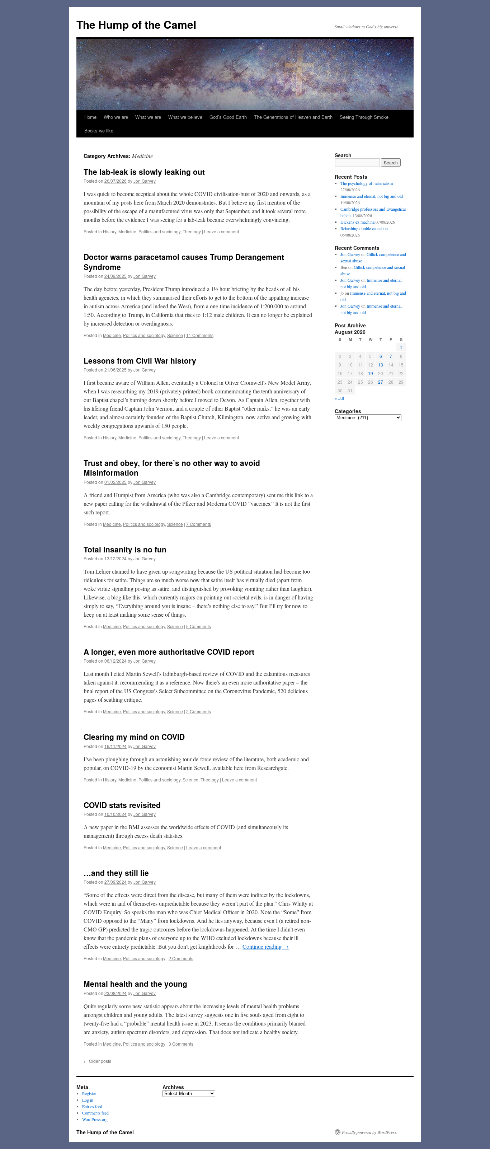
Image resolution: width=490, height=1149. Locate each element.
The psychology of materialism (366, 183)
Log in (87, 1100)
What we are (148, 116)
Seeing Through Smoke (364, 116)
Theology (192, 231)
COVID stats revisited (122, 804)
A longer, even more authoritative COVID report (169, 651)
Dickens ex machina (357, 222)
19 (370, 373)
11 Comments (199, 335)
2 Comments (198, 711)
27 (380, 382)
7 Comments (198, 524)
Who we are (116, 116)
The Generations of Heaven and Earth (293, 116)
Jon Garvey (144, 181)
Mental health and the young (135, 983)
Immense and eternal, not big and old (371, 196)
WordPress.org (95, 1119)
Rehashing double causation (364, 228)
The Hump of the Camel (136, 24)
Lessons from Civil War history (140, 360)
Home (90, 116)
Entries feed (92, 1106)
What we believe (185, 116)
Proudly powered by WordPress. (369, 1132)
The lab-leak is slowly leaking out (144, 171)
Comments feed (95, 1113)
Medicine (127, 231)
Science (175, 335)
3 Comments (181, 1044)
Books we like (98, 130)
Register (89, 1093)
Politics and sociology (159, 231)
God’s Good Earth (228, 116)
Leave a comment (221, 231)
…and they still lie (116, 872)
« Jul (339, 398)
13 (380, 364)
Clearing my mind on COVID (134, 736)
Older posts (97, 1061)
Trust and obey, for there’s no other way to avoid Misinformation (172, 467)
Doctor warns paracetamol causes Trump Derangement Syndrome (184, 261)
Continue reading (265, 946)
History (109, 231)
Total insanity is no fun (125, 549)
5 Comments (198, 626)
